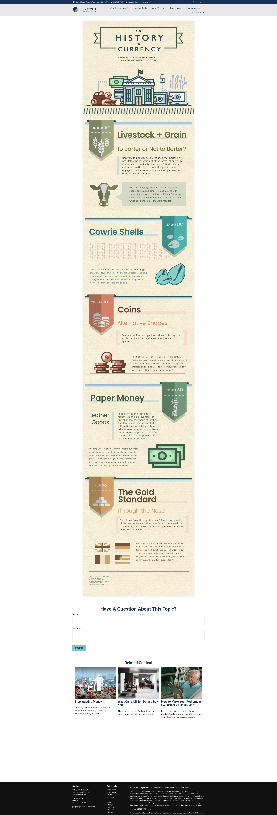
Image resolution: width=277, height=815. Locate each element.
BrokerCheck (184, 788)
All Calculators (112, 812)
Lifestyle (110, 805)
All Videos (110, 810)
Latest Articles (112, 807)
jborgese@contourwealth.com (139, 2)
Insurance (110, 797)
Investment (111, 792)
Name (75, 614)
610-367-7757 (118, 2)
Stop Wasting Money (88, 701)
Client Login (197, 2)
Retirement (111, 790)
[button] (119, 8)
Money (109, 802)
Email (142, 614)
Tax (108, 800)
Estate (109, 795)
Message (76, 628)
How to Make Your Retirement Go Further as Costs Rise (181, 703)
